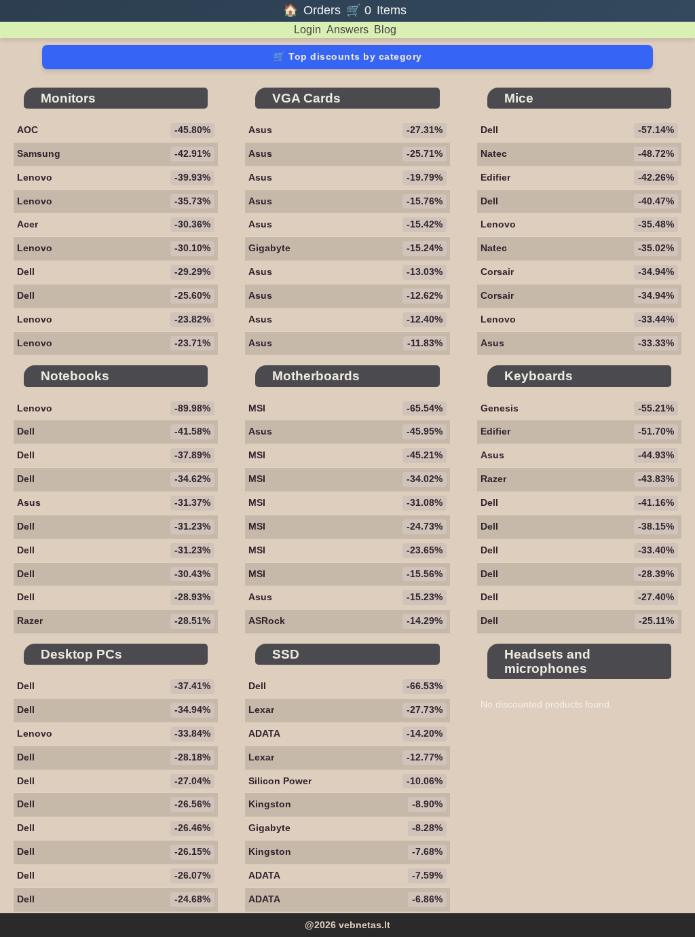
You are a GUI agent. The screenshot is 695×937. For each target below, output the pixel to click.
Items (392, 10)
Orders (322, 10)
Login (307, 29)
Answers (347, 29)
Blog (385, 29)
